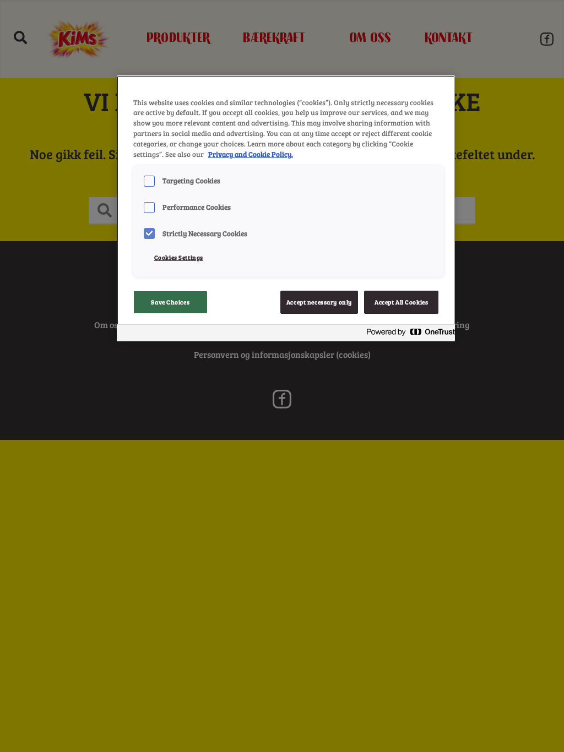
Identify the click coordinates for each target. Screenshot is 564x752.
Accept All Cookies (401, 302)
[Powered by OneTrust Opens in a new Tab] (407, 334)
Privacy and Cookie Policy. (250, 154)
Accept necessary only (319, 302)
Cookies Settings (178, 257)
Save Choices (170, 302)
